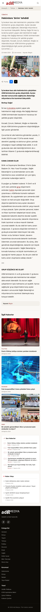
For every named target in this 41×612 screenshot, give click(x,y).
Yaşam (4, 538)
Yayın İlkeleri (5, 580)
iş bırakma (11, 108)
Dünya (4, 535)
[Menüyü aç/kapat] (3, 3)
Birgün (11, 303)
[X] (8, 522)
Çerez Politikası (6, 595)
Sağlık (3, 553)
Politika (4, 544)
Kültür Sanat (5, 556)
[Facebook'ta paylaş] (11, 81)
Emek (3, 550)
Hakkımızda (5, 571)
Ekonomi (4, 547)
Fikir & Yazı (5, 562)
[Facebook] (3, 522)
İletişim (4, 577)
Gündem (4, 532)
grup (18, 187)
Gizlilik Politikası (6, 589)
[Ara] (37, 3)
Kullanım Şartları (6, 598)
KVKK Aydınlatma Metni (9, 592)
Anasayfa (4, 8)
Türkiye (12, 8)
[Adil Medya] (14, 3)
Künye (3, 574)
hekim (11, 190)
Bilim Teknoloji (6, 559)
